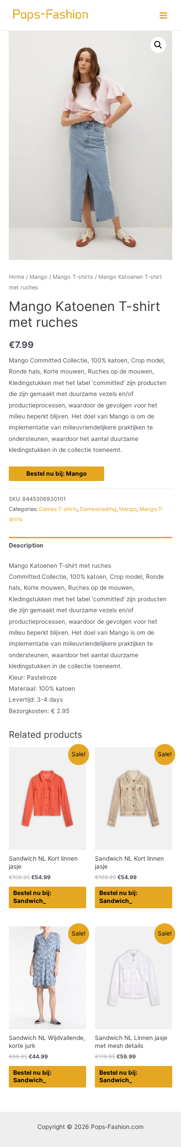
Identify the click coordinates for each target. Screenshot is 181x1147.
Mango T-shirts (73, 277)
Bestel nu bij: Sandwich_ (32, 896)
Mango (38, 277)
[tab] (90, 545)
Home (16, 277)
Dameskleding (98, 509)
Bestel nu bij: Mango (56, 473)
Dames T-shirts (58, 509)
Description (26, 545)
